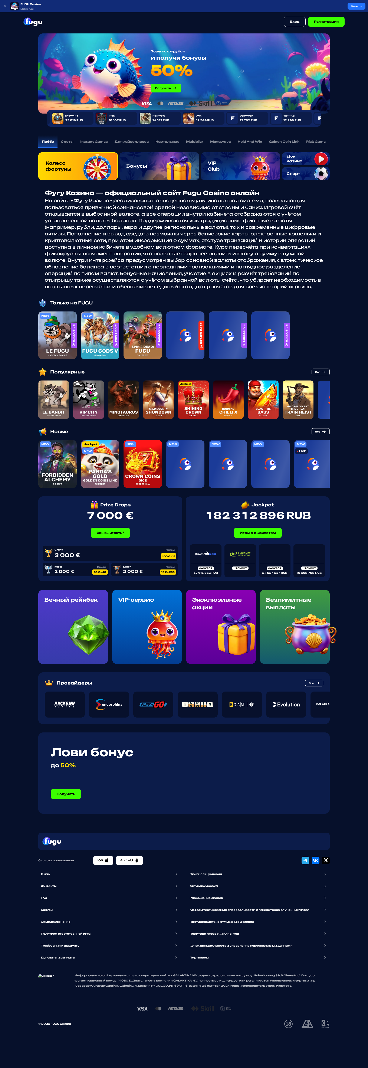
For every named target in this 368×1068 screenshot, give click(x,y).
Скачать (356, 6)
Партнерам (199, 957)
